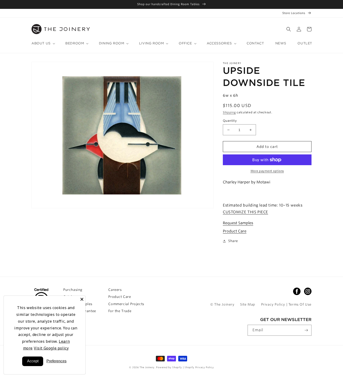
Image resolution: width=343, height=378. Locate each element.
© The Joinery (222, 304)
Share (233, 241)
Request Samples (238, 223)
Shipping (229, 112)
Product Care (234, 231)
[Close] (82, 299)
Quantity (230, 120)
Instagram (308, 291)
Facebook (297, 291)
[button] (289, 29)
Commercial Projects (126, 304)
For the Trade (119, 311)
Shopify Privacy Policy (199, 367)
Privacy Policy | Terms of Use (286, 304)
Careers (115, 290)
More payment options (267, 171)
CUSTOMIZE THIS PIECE (245, 212)
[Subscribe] (306, 330)
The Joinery (147, 367)
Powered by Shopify (169, 367)
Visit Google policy (51, 348)
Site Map (247, 304)
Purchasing (72, 290)
